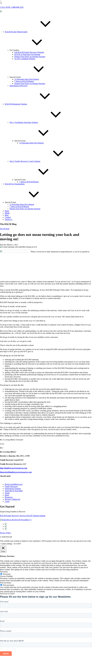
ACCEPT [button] (17, 544)
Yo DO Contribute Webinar (24, 59)
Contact (8, 217)
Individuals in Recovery (19, 86)
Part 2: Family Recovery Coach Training (25, 161)
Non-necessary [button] (5, 583)
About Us (8, 219)
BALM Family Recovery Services (13, 516)
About (7, 493)
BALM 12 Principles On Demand (27, 54)
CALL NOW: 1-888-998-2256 (11, 7)
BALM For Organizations (15, 184)
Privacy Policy (5, 533)
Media (7, 213)
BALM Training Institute (35, 516)
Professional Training (13, 489)
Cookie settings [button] (6, 544)
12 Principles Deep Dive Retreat (26, 79)
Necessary (7, 574)
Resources (9, 497)
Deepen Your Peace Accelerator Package (29, 57)
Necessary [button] (4, 572)
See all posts (4, 229)
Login (7, 501)
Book (7, 211)
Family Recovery (11, 486)
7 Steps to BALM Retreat (24, 81)
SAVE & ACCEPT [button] (7, 594)
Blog (7, 215)
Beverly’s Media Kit (12, 499)
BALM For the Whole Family (16, 32)
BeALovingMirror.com (13, 484)
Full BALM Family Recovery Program (29, 52)
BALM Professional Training (16, 104)
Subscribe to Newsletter (14, 491)
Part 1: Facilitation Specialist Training (24, 122)
